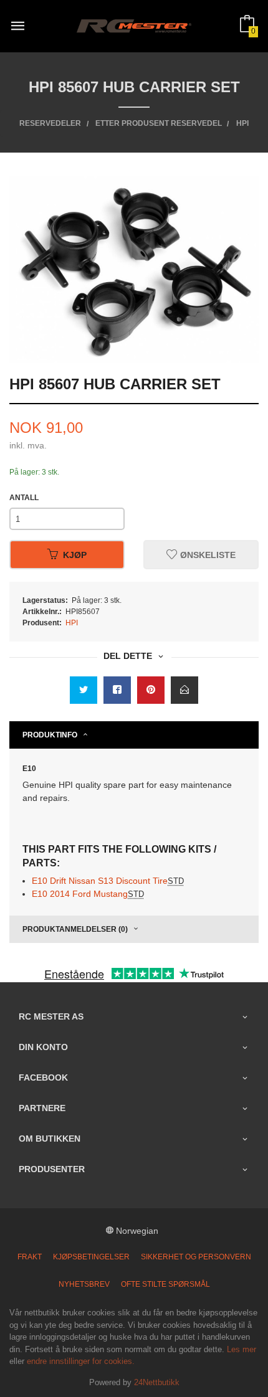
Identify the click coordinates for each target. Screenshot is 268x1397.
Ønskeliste (207, 555)
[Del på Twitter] (83, 690)
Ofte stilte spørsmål (165, 1284)
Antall (24, 497)
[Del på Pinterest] (151, 690)
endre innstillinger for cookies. (81, 1361)
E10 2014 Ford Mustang (88, 894)
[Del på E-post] (184, 690)
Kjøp (75, 555)
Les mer (241, 1349)
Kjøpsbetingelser (91, 1257)
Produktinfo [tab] (49, 735)
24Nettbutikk (156, 1382)
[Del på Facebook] (117, 690)
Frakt (29, 1257)
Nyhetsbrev (84, 1284)
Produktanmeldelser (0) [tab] (75, 929)
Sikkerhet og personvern (196, 1257)
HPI (71, 622)
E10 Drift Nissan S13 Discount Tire (108, 881)
